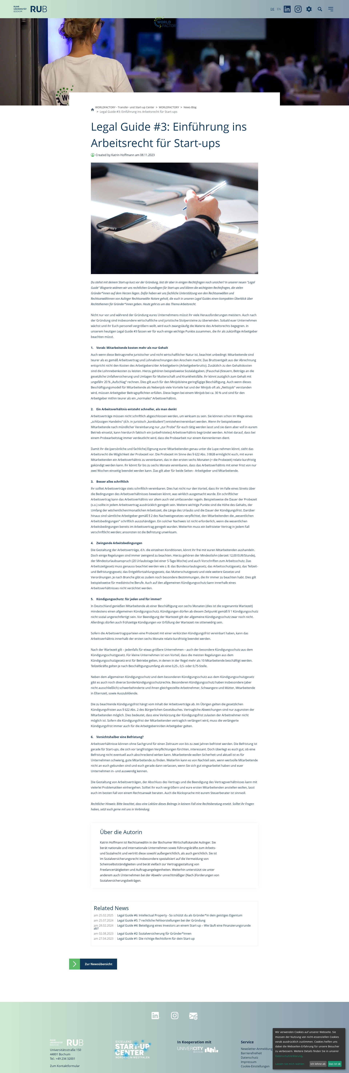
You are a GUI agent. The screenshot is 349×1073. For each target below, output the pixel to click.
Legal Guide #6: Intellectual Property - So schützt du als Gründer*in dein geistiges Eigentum (179, 915)
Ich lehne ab (318, 1064)
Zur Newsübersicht (98, 964)
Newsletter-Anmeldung (256, 1049)
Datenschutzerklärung (288, 1056)
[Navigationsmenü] (330, 9)
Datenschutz (249, 1058)
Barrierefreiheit (251, 1053)
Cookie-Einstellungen (255, 1066)
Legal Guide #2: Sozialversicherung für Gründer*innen (154, 934)
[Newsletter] (193, 1016)
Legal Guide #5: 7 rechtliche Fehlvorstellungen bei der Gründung (161, 920)
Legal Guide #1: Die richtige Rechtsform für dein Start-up (156, 939)
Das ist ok (334, 1064)
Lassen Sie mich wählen (289, 1064)
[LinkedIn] (287, 9)
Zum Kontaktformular (65, 1066)
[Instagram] (298, 9)
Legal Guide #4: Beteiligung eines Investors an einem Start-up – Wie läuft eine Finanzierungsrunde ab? (172, 927)
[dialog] (309, 1048)
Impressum (248, 1062)
